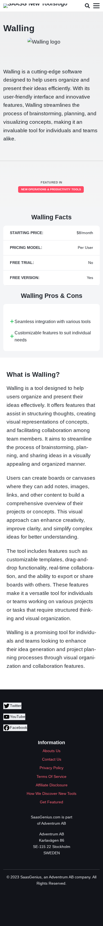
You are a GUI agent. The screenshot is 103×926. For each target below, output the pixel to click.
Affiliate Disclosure (52, 785)
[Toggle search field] (87, 5)
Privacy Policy (51, 768)
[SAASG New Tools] (35, 5)
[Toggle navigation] (96, 5)
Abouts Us (51, 751)
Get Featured (51, 802)
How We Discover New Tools (51, 793)
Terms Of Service (51, 776)
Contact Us (51, 759)
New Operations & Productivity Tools (51, 189)
